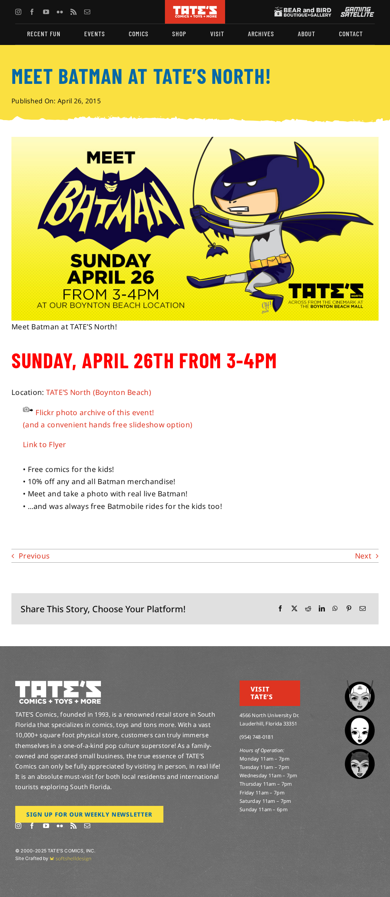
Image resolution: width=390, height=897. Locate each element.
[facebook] (32, 12)
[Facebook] (280, 608)
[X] (294, 608)
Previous (34, 556)
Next (363, 556)
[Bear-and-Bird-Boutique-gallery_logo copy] (302, 10)
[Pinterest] (349, 608)
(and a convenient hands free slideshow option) (107, 425)
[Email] (362, 608)
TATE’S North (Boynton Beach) (98, 392)
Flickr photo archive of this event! (94, 412)
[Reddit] (308, 608)
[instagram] (18, 12)
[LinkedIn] (322, 608)
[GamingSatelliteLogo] (356, 10)
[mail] (87, 12)
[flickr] (60, 12)
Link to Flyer (44, 444)
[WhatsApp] (335, 608)
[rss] (73, 12)
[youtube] (46, 12)
